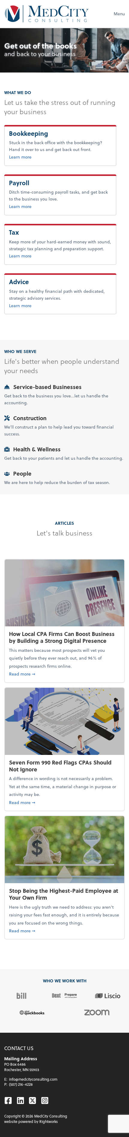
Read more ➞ (64, 673)
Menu (119, 13)
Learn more (40, 156)
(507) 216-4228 (21, 1084)
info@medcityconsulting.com (33, 1079)
